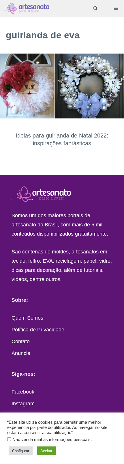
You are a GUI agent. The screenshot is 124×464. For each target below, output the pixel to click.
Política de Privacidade (38, 330)
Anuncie (21, 353)
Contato (21, 341)
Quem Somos (27, 318)
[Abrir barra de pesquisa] (95, 8)
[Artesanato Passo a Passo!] (26, 8)
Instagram (23, 403)
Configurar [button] (20, 451)
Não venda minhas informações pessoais (51, 439)
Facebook (23, 392)
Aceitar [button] (46, 451)
